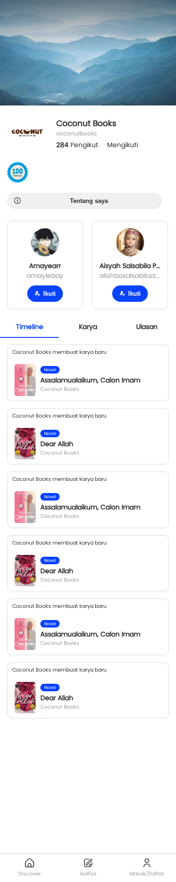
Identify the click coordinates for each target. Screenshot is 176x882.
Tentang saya (89, 200)
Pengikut (77, 144)
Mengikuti (122, 144)
